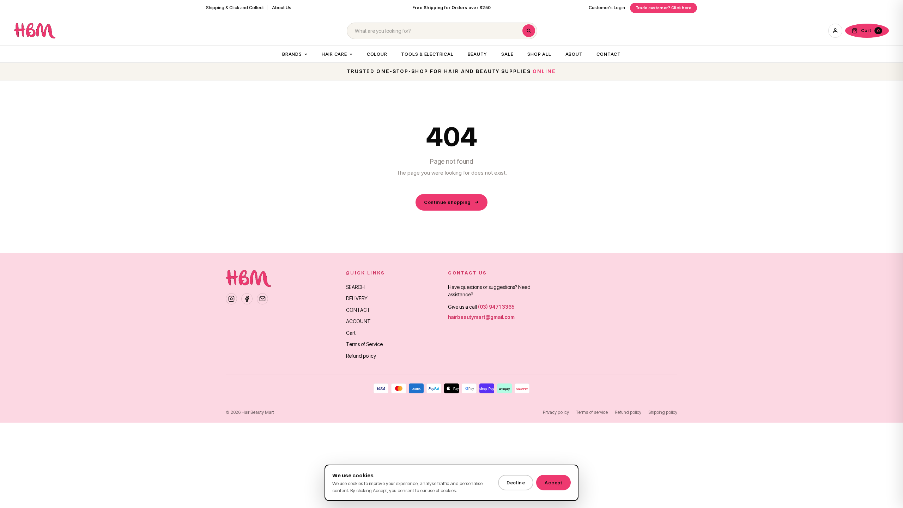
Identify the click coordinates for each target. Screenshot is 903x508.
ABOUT (574, 54)
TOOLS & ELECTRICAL (427, 54)
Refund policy (361, 356)
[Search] (528, 30)
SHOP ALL (539, 54)
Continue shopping (447, 202)
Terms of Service (364, 344)
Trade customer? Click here (663, 7)
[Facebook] (247, 298)
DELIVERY (357, 298)
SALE (507, 54)
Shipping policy (662, 412)
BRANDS (292, 54)
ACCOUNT (358, 321)
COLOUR (377, 54)
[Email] (262, 298)
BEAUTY (477, 54)
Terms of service (592, 412)
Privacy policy (556, 412)
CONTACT (608, 54)
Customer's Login (607, 7)
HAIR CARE (334, 54)
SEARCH (355, 287)
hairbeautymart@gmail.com (481, 317)
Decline (516, 482)
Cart (351, 333)
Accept (553, 482)
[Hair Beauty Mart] (34, 30)
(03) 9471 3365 (496, 307)
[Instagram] (231, 298)
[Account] (835, 31)
